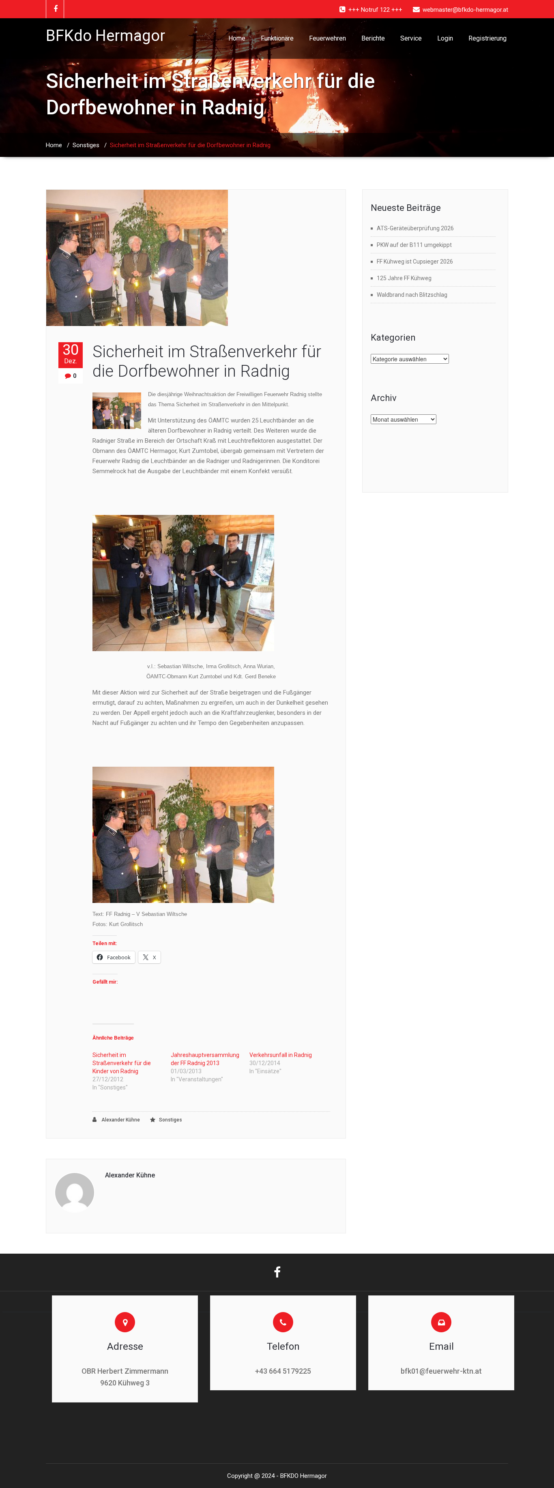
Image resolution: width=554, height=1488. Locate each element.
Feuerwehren (327, 38)
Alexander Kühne (120, 1120)
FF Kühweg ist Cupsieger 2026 (415, 261)
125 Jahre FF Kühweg (404, 278)
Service (411, 38)
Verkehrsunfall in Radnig (280, 1055)
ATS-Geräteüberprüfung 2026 (415, 228)
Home (236, 38)
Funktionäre (277, 38)
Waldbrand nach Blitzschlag (412, 295)
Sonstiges (86, 145)
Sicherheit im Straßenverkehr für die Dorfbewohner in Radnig (206, 361)
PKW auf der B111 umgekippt (414, 245)
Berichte (373, 38)
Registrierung (487, 38)
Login (445, 38)
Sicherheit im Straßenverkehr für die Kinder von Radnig (121, 1063)
